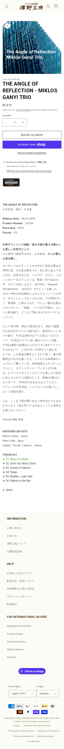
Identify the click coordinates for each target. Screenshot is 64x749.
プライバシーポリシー (19, 596)
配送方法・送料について (20, 581)
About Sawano (15, 649)
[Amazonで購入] (11, 192)
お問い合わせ (14, 528)
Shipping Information (19, 626)
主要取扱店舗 (14, 551)
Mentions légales (45, 736)
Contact (11, 657)
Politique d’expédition (23, 736)
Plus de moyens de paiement (32, 153)
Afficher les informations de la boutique (29, 171)
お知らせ (12, 535)
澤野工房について (17, 543)
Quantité (7, 115)
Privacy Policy (15, 634)
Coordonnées (33, 741)
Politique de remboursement (37, 725)
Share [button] (9, 490)
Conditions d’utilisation (48, 731)
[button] (7, 6)
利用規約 (12, 604)
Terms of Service (16, 641)
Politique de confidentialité (21, 731)
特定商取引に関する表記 (20, 588)
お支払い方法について (19, 573)
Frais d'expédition (23, 110)
